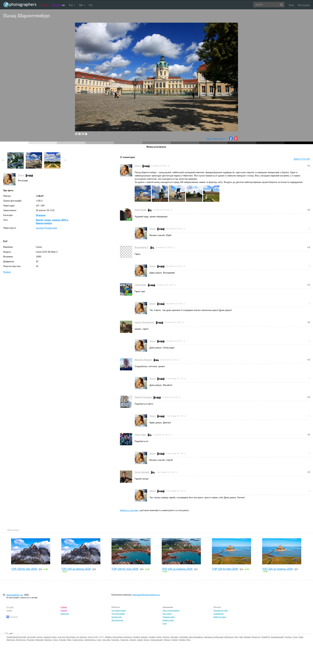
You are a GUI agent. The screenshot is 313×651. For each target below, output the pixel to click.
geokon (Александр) (144, 322)
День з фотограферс (171, 610)
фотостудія (92, 637)
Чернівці (182, 640)
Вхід (291, 5)
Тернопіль (115, 640)
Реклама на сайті (221, 610)
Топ (71, 5)
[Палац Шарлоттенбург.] (34, 154)
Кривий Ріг (265, 637)
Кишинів (247, 637)
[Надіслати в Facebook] (231, 139)
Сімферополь (90, 640)
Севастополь (77, 640)
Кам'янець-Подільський (213, 637)
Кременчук (256, 637)
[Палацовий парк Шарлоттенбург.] (52, 154)
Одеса (55, 640)
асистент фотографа (66, 637)
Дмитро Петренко (143, 397)
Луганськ (288, 637)
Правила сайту (169, 617)
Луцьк (295, 637)
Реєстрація (304, 5)
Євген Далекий (142, 472)
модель (40, 637)
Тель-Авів (106, 640)
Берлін (39, 220)
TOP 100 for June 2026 (125, 569)
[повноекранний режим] (86, 134)
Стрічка (43, 5)
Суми (99, 640)
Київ (241, 637)
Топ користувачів (119, 610)
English (9, 610)
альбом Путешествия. (47, 228)
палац (47, 220)
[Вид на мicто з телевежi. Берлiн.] (15, 154)
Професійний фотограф (16, 637)
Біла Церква (117, 637)
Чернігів (174, 640)
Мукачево (31, 640)
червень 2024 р (60, 220)
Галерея (58, 5)
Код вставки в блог (215, 138)
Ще (81, 5)
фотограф (31, 637)
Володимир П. (142, 247)
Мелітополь (21, 640)
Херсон (146, 640)
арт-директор (81, 637)
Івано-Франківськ (196, 637)
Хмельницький (156, 640)
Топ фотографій (118, 614)
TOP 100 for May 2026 (225, 569)
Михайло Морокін (143, 359)
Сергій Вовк (140, 285)
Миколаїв (39, 640)
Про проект (167, 614)
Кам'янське (229, 637)
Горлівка (152, 637)
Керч (236, 637)
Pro (91, 5)
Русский (10, 607)
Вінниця (144, 637)
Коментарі (64, 614)
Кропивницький (277, 637)
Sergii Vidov (140, 434)
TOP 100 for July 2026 (24, 569)
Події (165, 623)
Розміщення (219, 614)
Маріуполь (11, 640)
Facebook (13, 617)
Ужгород (132, 640)
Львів (301, 637)
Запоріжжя (183, 637)
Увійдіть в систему (129, 510)
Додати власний (302, 159)
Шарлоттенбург (44, 223)
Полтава (62, 640)
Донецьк (166, 637)
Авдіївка (108, 637)
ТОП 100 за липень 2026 (76, 569)
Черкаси (167, 640)
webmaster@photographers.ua (146, 595)
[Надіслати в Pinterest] (236, 139)
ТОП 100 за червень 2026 (177, 569)
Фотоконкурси (117, 620)
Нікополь (48, 640)
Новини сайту (168, 620)
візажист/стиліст (50, 637)
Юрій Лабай (140, 210)
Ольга (21, 175)
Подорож (40, 215)
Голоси (7, 272)
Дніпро (159, 637)
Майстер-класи (220, 617)
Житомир (174, 637)
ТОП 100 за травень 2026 (277, 569)
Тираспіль (124, 640)
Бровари (136, 637)
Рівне (69, 640)
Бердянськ (127, 637)
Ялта (188, 640)
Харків (139, 640)
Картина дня (117, 617)
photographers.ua (15, 595)
